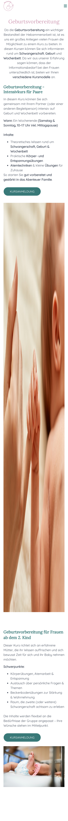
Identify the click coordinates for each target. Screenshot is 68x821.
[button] (65, 6)
